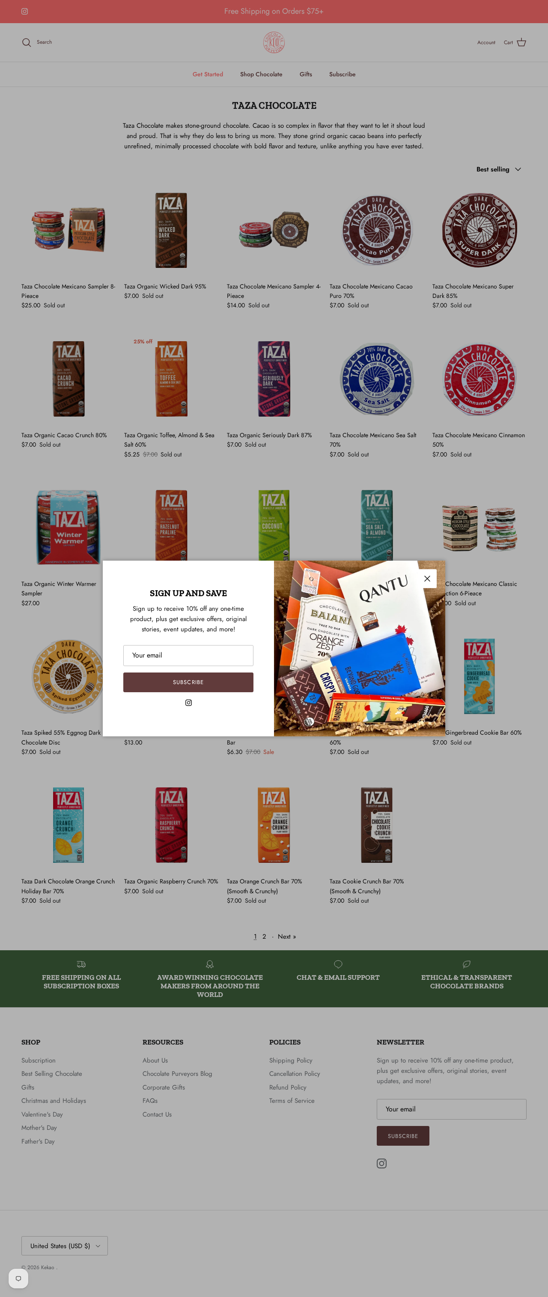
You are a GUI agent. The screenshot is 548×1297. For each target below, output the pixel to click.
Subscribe (188, 682)
